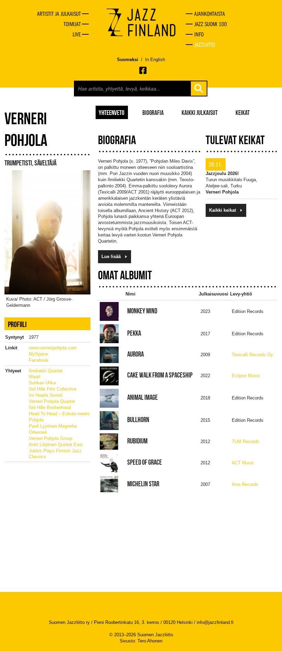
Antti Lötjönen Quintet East (56, 444)
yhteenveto (111, 112)
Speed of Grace (144, 462)
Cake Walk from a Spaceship (160, 375)
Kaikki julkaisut (200, 112)
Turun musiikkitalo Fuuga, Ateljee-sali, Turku (231, 179)
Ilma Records (245, 484)
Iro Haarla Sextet (46, 395)
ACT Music (243, 462)
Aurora (135, 354)
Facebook (38, 360)
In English (155, 59)
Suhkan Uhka (42, 382)
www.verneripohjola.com (53, 347)
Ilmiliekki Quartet (46, 370)
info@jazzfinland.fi (215, 622)
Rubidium (137, 441)
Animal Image (142, 397)
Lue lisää (111, 256)
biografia (153, 112)
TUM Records (245, 441)
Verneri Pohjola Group (50, 438)
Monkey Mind (142, 311)
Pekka (134, 333)
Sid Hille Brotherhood (50, 407)
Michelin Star (143, 484)
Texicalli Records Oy (252, 354)
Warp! (35, 376)
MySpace (38, 354)
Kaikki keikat (222, 210)
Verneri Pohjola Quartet (52, 401)
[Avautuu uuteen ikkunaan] (143, 70)
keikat (243, 112)
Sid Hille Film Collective (52, 389)
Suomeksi (127, 59)
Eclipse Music (246, 375)
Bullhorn (138, 419)
